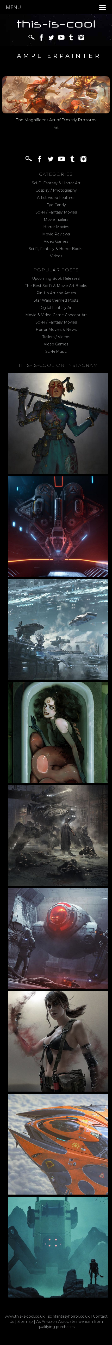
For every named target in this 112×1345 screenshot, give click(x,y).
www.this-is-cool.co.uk (25, 1316)
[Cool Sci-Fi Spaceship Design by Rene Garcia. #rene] (58, 1144)
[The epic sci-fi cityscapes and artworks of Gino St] (58, 629)
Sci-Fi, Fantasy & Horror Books (56, 248)
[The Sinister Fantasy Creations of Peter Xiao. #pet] (58, 732)
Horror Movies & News (56, 329)
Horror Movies (56, 226)
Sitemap (25, 1321)
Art (56, 128)
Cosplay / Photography (56, 190)
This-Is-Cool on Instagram (58, 365)
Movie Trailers (56, 219)
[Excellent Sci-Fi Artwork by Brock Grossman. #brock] (58, 835)
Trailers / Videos (56, 336)
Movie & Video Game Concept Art (56, 315)
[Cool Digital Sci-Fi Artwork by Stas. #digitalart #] (58, 1247)
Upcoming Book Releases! (56, 278)
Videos (56, 256)
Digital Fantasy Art (56, 307)
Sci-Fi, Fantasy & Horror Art (56, 183)
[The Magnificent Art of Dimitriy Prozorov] (56, 94)
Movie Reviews (56, 234)
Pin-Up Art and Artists (56, 293)
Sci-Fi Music (56, 351)
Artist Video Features (56, 197)
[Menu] (102, 7)
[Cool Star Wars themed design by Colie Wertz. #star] (58, 938)
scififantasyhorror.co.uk (69, 1316)
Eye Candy (56, 205)
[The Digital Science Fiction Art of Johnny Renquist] (58, 526)
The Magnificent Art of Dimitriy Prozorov (56, 119)
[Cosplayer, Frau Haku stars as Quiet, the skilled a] (58, 1041)
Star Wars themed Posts (56, 300)
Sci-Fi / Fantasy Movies (56, 212)
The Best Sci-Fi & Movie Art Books (56, 285)
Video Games (56, 241)
